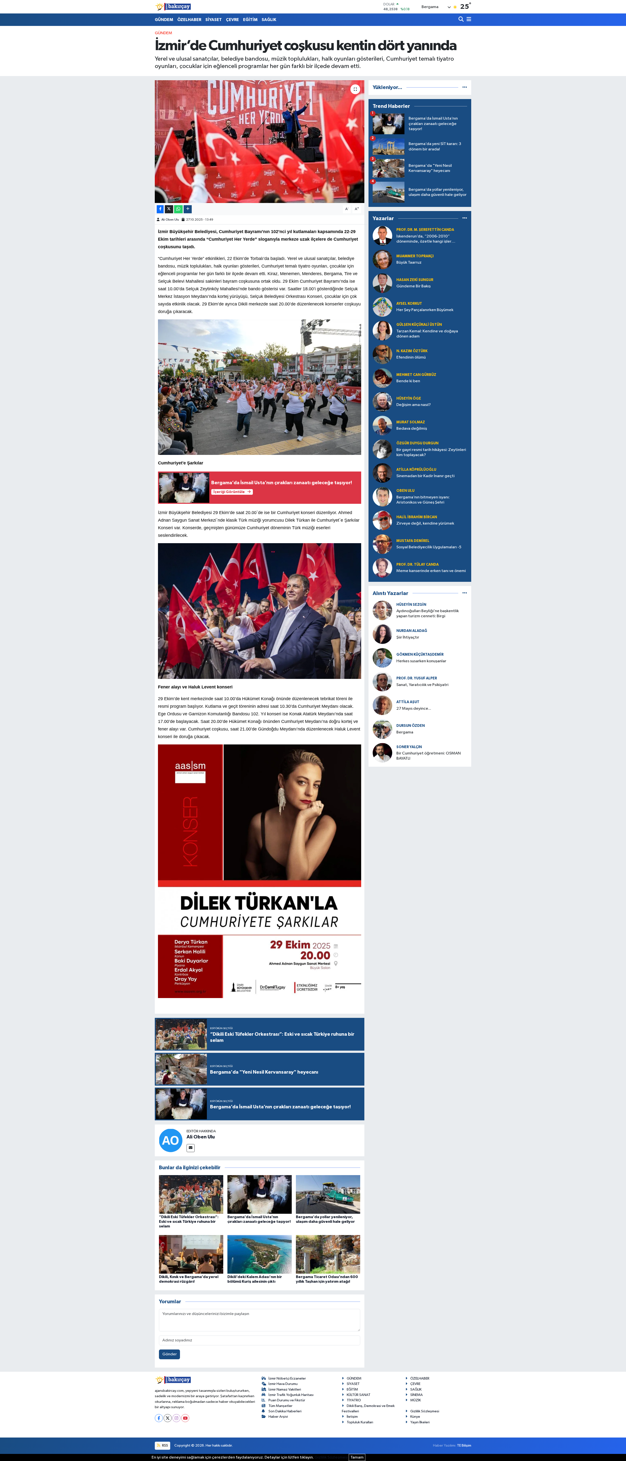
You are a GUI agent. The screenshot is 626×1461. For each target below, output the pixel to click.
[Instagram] (176, 1418)
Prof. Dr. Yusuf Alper (416, 678)
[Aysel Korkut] (382, 307)
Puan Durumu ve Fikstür (286, 1400)
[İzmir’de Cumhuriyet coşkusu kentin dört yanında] (259, 141)
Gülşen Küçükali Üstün (419, 324)
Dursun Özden (410, 726)
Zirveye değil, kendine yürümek (425, 523)
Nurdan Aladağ (411, 631)
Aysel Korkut (409, 303)
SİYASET (213, 20)
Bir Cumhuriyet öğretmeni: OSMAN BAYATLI (428, 756)
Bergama (404, 732)
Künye (415, 1416)
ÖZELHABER (189, 20)
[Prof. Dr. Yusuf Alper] (382, 681)
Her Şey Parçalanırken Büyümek (424, 310)
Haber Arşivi (278, 1416)
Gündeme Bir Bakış (413, 286)
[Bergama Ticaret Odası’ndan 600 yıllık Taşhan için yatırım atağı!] (328, 1254)
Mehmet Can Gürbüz (416, 375)
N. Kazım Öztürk (411, 351)
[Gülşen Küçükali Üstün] (382, 330)
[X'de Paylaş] (169, 209)
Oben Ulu (405, 491)
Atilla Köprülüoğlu (416, 470)
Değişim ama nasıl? (413, 405)
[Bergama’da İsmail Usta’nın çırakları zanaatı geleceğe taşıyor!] (259, 1194)
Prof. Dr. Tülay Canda (417, 564)
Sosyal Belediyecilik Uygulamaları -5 (428, 547)
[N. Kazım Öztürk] (382, 354)
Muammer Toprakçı (415, 256)
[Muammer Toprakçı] (382, 259)
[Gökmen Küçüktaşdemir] (382, 658)
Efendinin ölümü (411, 357)
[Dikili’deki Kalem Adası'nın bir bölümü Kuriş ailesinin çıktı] (259, 1254)
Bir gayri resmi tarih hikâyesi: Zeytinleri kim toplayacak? (431, 452)
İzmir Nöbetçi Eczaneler (287, 1378)
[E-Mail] (191, 1148)
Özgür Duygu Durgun (417, 443)
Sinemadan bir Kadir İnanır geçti (425, 476)
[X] (168, 1418)
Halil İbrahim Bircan (416, 517)
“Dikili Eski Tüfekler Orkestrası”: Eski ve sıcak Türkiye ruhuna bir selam (189, 1221)
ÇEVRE (232, 20)
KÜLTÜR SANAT (358, 1395)
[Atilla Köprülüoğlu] (382, 473)
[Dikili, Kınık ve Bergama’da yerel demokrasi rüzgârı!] (191, 1254)
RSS (164, 1445)
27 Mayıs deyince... (413, 709)
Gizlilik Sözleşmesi (424, 1411)
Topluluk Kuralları (360, 1422)
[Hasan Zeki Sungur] (382, 283)
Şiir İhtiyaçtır (421, 637)
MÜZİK (415, 1400)
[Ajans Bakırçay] (173, 6)
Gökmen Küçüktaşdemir (420, 654)
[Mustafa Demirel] (382, 544)
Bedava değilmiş (411, 429)
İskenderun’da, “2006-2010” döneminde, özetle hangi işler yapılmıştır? (423, 239)
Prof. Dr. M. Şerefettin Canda (425, 230)
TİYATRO (354, 1400)
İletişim (352, 1416)
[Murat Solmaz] (382, 425)
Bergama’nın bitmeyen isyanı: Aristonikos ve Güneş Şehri (423, 500)
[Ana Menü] (468, 19)
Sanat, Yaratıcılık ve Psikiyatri (422, 685)
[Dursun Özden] (382, 729)
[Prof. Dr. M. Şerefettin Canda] (382, 236)
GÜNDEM (164, 20)
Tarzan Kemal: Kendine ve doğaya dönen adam (427, 333)
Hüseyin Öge (408, 398)
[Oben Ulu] (382, 496)
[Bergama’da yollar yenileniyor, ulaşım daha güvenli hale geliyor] (328, 1194)
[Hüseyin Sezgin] (382, 610)
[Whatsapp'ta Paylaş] (178, 209)
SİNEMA (416, 1395)
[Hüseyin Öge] (382, 402)
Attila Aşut (407, 702)
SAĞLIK (269, 20)
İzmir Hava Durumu (283, 1384)
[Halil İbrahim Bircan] (382, 520)
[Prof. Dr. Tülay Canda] (382, 568)
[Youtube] (185, 1418)
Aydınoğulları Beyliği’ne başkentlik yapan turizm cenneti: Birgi (427, 613)
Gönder (169, 1354)
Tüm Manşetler (280, 1406)
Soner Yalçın (409, 747)
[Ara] (461, 19)
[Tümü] (464, 87)
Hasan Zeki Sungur (414, 280)
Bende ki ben (408, 381)
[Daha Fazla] (188, 209)
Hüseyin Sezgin (411, 605)
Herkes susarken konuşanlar (421, 661)
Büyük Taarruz (409, 262)
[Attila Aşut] (382, 705)
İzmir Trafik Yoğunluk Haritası (290, 1395)
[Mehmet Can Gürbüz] (382, 378)
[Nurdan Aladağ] (382, 634)
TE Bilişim (464, 1445)
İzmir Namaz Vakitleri (284, 1389)
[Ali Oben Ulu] (170, 1140)
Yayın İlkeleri (420, 1422)
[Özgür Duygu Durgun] (382, 449)
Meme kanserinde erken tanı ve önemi (431, 571)
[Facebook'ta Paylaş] (160, 209)
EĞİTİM (250, 20)
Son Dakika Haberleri (285, 1411)
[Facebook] (159, 1418)
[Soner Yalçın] (382, 753)
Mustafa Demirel (412, 541)
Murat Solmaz (410, 422)
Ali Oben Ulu (170, 219)
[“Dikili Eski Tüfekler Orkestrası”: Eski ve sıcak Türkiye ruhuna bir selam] (191, 1194)
